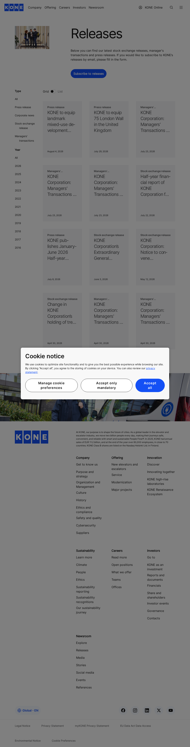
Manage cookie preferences (51, 385)
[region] (95, 373)
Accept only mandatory (106, 385)
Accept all (150, 385)
